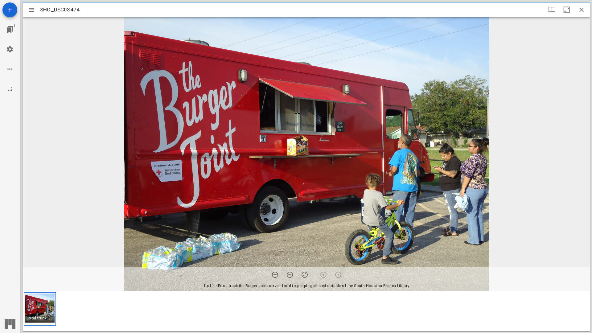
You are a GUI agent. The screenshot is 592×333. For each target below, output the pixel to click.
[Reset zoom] (304, 274)
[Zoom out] (289, 274)
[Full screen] (9, 88)
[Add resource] (9, 9)
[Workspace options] (9, 69)
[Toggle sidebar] (31, 9)
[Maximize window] (566, 9)
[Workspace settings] (9, 49)
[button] (40, 309)
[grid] (306, 311)
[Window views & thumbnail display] (552, 9)
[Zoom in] (275, 274)
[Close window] (581, 9)
